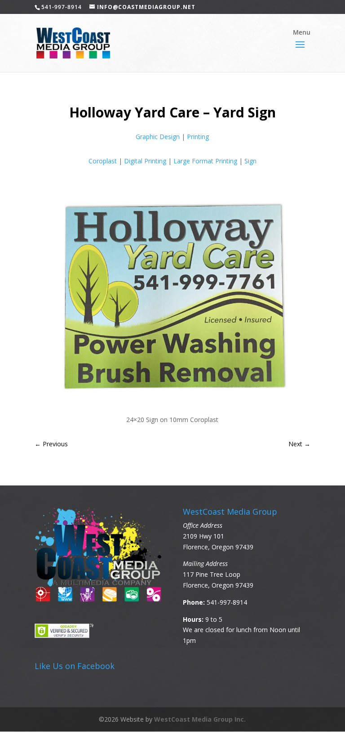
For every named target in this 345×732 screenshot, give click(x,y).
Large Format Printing (205, 161)
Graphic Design (158, 136)
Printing (198, 136)
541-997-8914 (227, 602)
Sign (250, 161)
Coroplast (102, 161)
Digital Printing (145, 161)
